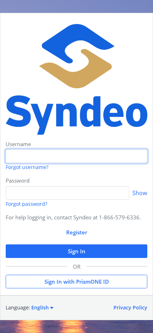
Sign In (76, 251)
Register (76, 232)
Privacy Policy (130, 307)
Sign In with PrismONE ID (76, 281)
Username (18, 144)
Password (18, 180)
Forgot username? (27, 167)
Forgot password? (26, 203)
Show (139, 193)
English (40, 307)
